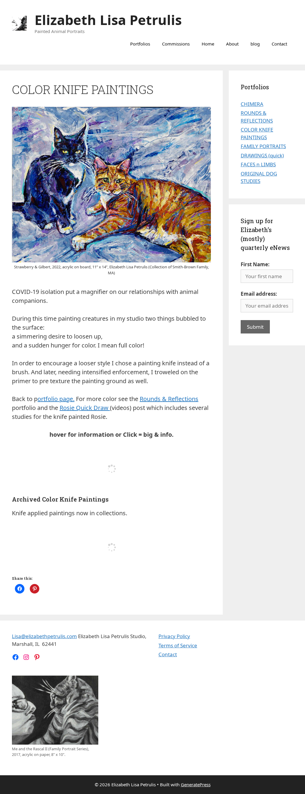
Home (208, 44)
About (232, 44)
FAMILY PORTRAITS (263, 146)
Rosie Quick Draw (85, 408)
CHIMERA (252, 104)
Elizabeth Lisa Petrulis (108, 20)
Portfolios (140, 44)
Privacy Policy (174, 636)
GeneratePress (196, 784)
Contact (279, 44)
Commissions (176, 44)
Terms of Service (177, 645)
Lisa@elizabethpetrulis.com (44, 636)
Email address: (259, 293)
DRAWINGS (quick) (262, 155)
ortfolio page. (56, 399)
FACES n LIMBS (258, 164)
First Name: (255, 264)
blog (255, 44)
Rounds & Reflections (169, 399)
